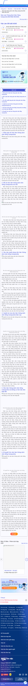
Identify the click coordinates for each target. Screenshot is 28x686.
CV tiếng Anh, (12, 607)
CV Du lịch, (3, 625)
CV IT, (2, 616)
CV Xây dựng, (4, 618)
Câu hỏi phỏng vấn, (5, 614)
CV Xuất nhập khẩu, (19, 618)
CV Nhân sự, (7, 616)
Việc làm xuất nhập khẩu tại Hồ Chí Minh (12, 64)
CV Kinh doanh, (21, 614)
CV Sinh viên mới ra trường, (7, 621)
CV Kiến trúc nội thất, (20, 621)
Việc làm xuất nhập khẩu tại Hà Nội (10, 58)
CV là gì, (22, 612)
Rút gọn (14, 534)
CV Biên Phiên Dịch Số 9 (10, 572)
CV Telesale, (17, 625)
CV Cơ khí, (10, 618)
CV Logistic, (11, 627)
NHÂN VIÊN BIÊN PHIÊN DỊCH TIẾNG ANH (16, 26)
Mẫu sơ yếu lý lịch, (14, 612)
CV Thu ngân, (10, 625)
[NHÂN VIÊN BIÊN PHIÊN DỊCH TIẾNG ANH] (3, 28)
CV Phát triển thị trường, (20, 623)
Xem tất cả (24, 543)
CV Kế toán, (14, 614)
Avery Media (9, 37)
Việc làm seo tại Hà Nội (7, 61)
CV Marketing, (22, 616)
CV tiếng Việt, (19, 607)
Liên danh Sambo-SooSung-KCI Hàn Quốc (15, 46)
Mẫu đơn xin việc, (20, 609)
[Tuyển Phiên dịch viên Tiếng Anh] (3, 47)
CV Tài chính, (4, 627)
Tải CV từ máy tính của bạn (9, 588)
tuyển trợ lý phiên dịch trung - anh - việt (16, 36)
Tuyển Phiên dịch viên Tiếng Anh (14, 45)
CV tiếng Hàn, (4, 609)
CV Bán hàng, (14, 616)
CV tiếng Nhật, (11, 609)
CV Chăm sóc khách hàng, (7, 623)
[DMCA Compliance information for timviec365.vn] (10, 674)
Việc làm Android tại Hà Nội (8, 67)
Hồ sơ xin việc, (4, 607)
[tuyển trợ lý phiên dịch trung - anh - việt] (3, 37)
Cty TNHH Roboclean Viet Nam (13, 28)
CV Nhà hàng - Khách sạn (21, 627)
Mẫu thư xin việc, (5, 612)
